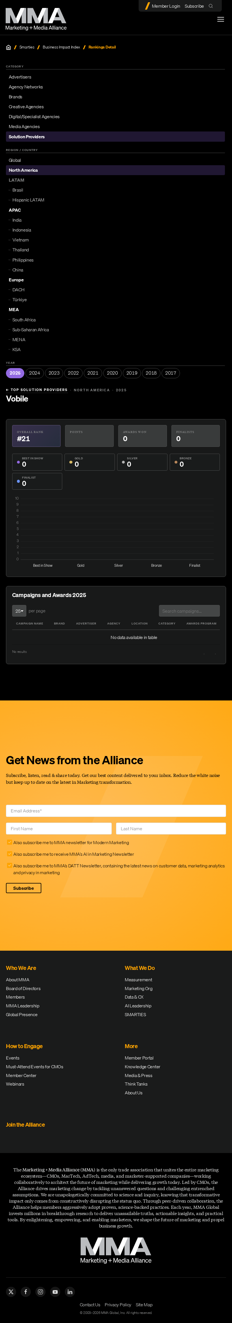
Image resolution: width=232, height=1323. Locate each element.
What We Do (139, 967)
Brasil (17, 190)
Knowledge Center (142, 1066)
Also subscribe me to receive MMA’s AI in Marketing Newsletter (73, 854)
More (131, 1046)
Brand (59, 623)
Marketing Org (138, 988)
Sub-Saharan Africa (30, 329)
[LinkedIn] (70, 1292)
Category (167, 623)
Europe (16, 279)
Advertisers (20, 76)
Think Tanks (136, 1084)
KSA (16, 349)
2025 (15, 373)
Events (12, 1057)
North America (23, 170)
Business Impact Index (61, 47)
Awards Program (201, 623)
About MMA (17, 979)
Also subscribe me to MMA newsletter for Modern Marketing (71, 842)
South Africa (24, 319)
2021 (92, 373)
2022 (73, 373)
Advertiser (86, 623)
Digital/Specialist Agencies (34, 116)
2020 (112, 373)
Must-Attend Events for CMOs (34, 1066)
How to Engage (24, 1046)
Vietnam (20, 239)
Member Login (166, 6)
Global (15, 160)
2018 (151, 373)
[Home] (8, 47)
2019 (132, 373)
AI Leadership (138, 1005)
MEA (14, 309)
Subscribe (194, 6)
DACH (18, 289)
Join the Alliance (25, 1124)
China (17, 269)
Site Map (144, 1304)
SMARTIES (135, 1014)
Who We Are (21, 967)
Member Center (21, 1075)
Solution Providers (27, 136)
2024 (34, 373)
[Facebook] (26, 1292)
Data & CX (134, 997)
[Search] (212, 5)
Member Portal (139, 1057)
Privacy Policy (118, 1304)
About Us (133, 1092)
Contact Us (90, 1304)
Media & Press (138, 1075)
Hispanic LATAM (28, 199)
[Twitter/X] (11, 1292)
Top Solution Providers (37, 389)
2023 (54, 373)
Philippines (23, 260)
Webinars (15, 1084)
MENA (18, 339)
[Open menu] (220, 19)
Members (15, 997)
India (17, 220)
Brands (15, 96)
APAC (15, 210)
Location (140, 623)
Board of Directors (23, 988)
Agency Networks (26, 86)
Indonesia (21, 229)
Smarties (27, 47)
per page (37, 610)
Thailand (20, 249)
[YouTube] (55, 1292)
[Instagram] (40, 1292)
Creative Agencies (26, 106)
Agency (114, 623)
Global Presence (21, 1014)
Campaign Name (29, 623)
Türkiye (19, 299)
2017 (170, 373)
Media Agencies (24, 126)
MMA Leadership (22, 1005)
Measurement (138, 979)
